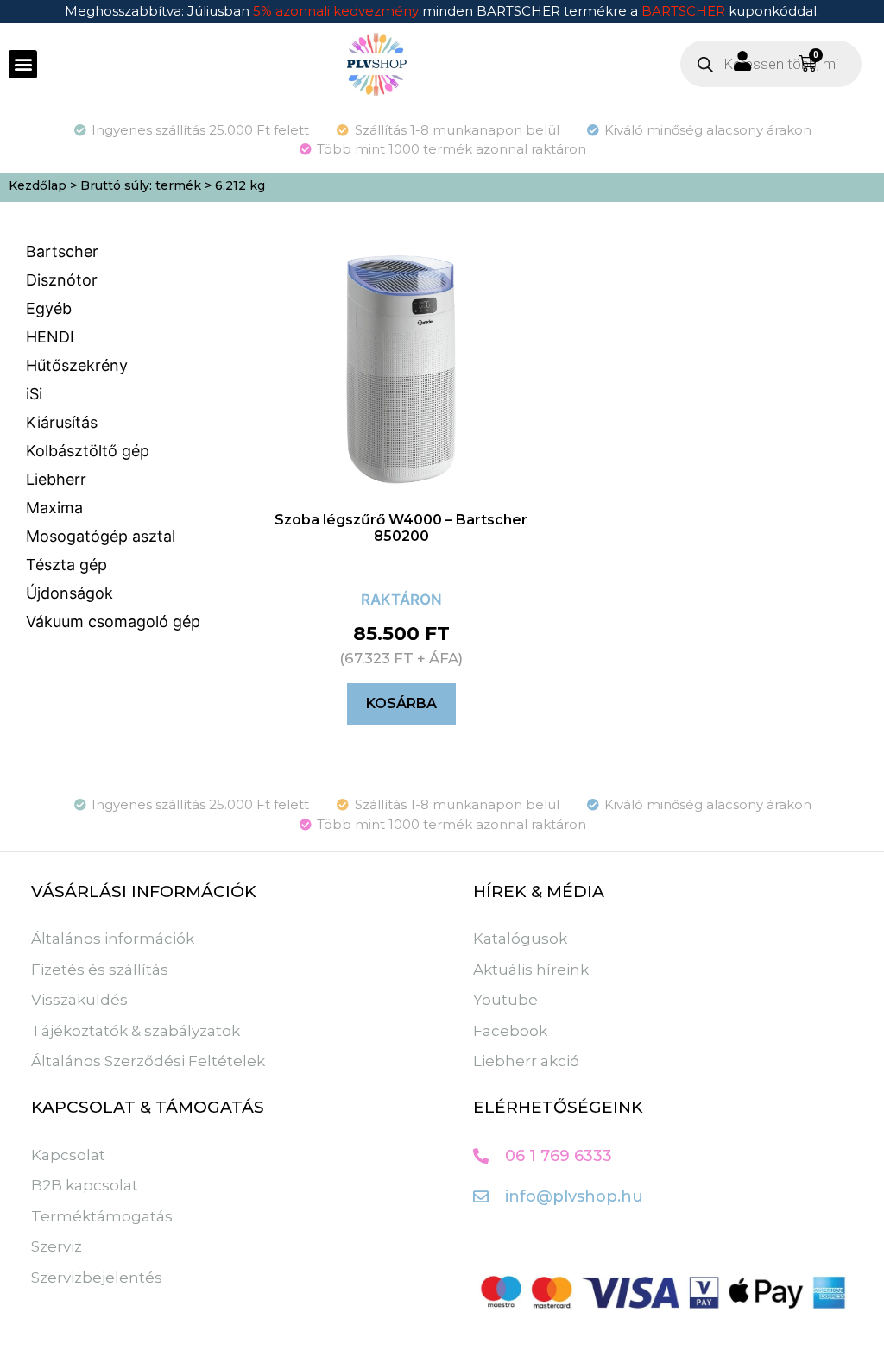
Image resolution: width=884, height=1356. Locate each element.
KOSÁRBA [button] (401, 703)
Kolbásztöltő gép (87, 451)
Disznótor (62, 280)
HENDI (50, 337)
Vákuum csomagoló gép (113, 621)
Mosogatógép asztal (100, 536)
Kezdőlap (37, 185)
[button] (23, 64)
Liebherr (56, 479)
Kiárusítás (62, 422)
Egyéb (49, 308)
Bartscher (62, 251)
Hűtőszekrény (77, 365)
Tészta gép (66, 565)
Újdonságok (69, 593)
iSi (34, 394)
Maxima (54, 508)
